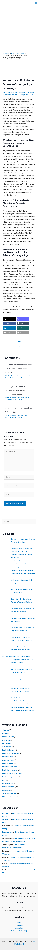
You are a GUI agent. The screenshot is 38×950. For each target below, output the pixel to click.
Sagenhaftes (6, 790)
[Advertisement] (19, 27)
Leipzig (4, 780)
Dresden (5, 733)
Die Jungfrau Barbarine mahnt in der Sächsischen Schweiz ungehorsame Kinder (18, 390)
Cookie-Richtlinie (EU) (19, 931)
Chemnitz (5, 730)
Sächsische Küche (8, 787)
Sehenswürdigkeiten (9, 793)
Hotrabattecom (7, 832)
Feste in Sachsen (8, 737)
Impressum (19, 925)
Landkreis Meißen (8, 763)
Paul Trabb (5, 813)
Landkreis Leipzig (8, 760)
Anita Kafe (5, 819)
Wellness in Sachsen (9, 797)
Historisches (6, 743)
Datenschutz (19, 928)
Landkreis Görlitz (7, 757)
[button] (9, 319)
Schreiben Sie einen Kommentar (14, 92)
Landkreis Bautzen (8, 750)
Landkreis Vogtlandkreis (10, 777)
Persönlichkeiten (7, 783)
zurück (19, 341)
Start (19, 923)
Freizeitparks (6, 740)
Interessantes (7, 747)
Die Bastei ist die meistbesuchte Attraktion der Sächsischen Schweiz (18, 369)
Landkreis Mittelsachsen (10, 767)
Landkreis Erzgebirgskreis (10, 753)
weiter (19, 347)
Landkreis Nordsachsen (10, 770)
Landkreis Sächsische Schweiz (12, 773)
